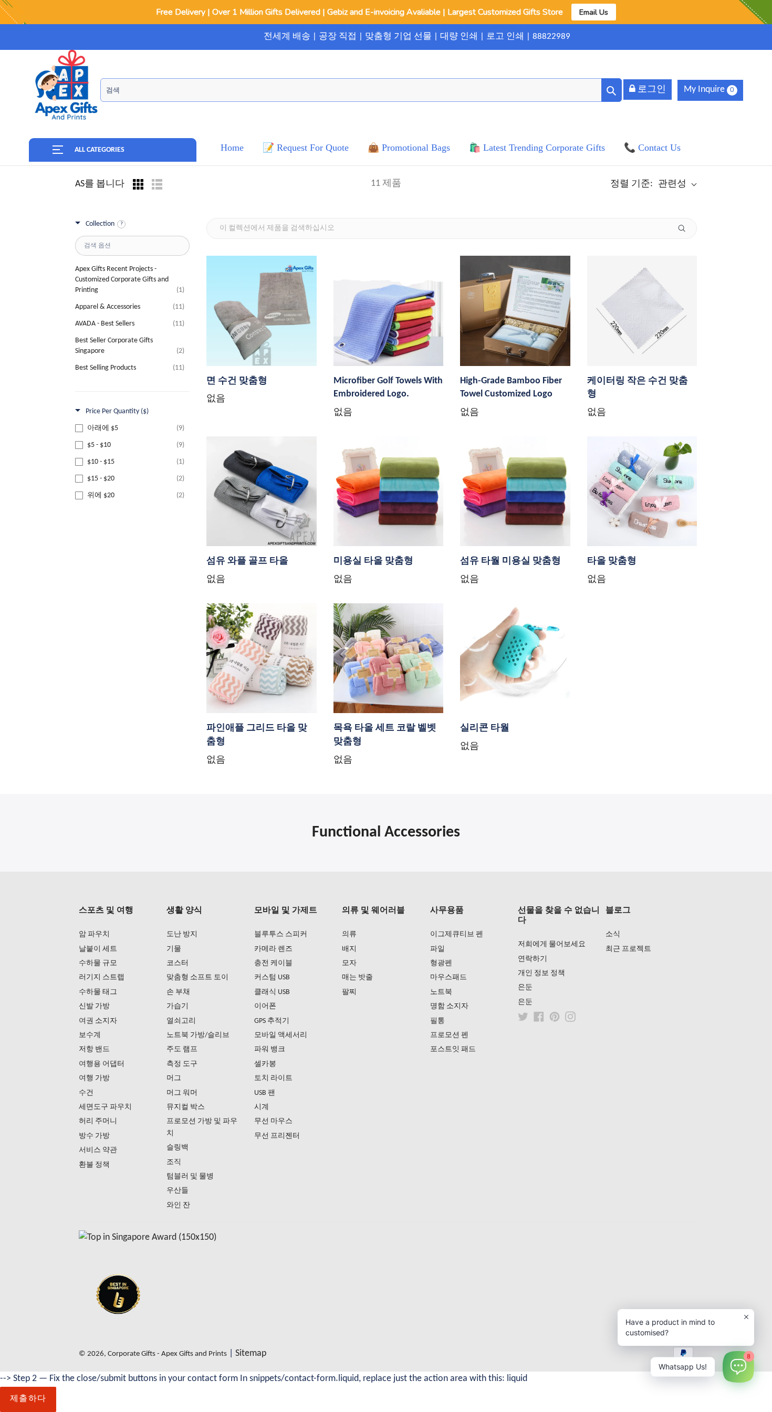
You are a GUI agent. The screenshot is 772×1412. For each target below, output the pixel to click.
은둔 (525, 987)
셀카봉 (265, 1064)
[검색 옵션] (686, 228)
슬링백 (177, 1148)
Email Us (593, 12)
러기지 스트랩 (101, 977)
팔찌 (349, 992)
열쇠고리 (181, 1021)
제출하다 (28, 1399)
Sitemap (250, 1353)
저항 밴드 (94, 1049)
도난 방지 (181, 934)
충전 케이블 (273, 963)
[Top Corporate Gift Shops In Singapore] (147, 1237)
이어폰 (265, 1006)
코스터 (177, 963)
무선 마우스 (273, 1121)
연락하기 (532, 959)
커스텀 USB (272, 977)
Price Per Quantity (117, 411)
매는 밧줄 (357, 977)
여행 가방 (94, 1078)
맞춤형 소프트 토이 (197, 977)
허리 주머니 (98, 1121)
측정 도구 (181, 1064)
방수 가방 (94, 1136)
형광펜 (441, 963)
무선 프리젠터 (277, 1136)
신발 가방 (94, 1006)
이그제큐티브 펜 (456, 934)
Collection (100, 224)
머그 (173, 1078)
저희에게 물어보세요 (552, 944)
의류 (349, 934)
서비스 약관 (98, 1150)
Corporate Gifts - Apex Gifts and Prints (167, 1354)
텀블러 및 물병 (190, 1176)
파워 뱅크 (269, 1049)
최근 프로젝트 (628, 949)
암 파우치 (94, 934)
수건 (86, 1093)
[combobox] (361, 90)
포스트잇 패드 (453, 1049)
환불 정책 (94, 1165)
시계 (261, 1107)
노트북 (441, 992)
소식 (613, 934)
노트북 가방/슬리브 (197, 1035)
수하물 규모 (98, 963)
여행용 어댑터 (101, 1064)
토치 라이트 (273, 1078)
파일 (437, 949)
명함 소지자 (449, 1006)
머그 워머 (181, 1093)
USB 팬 (264, 1093)
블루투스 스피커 (280, 934)
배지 (349, 949)
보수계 (90, 1035)
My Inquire (709, 90)
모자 (349, 963)
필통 (437, 1021)
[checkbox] (129, 428)
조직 (173, 1162)
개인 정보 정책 (541, 973)
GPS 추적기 (271, 1021)
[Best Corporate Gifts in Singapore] (118, 1328)
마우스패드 (448, 977)
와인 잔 (178, 1205)
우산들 (177, 1191)
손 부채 (178, 992)
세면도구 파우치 (105, 1107)
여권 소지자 (98, 1021)
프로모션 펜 (449, 1035)
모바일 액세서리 (280, 1035)
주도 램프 (181, 1049)
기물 (173, 949)
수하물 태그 (98, 992)
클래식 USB (272, 992)
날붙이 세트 (98, 949)
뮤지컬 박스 (185, 1107)
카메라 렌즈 (273, 949)
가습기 (177, 1006)
